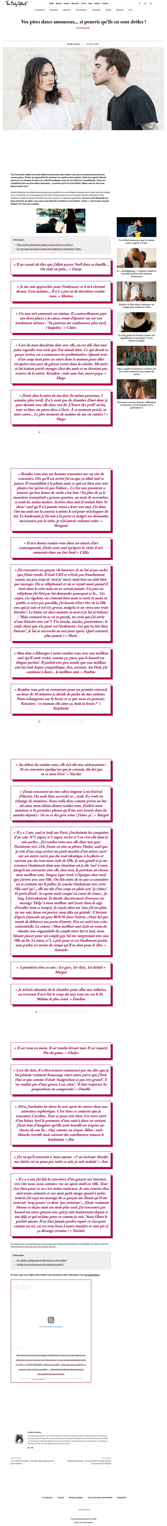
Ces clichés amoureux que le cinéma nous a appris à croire (136, 241)
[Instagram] (145, 3)
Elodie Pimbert (73, 44)
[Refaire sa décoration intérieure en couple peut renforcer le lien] (136, 291)
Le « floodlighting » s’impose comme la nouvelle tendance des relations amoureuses (136, 273)
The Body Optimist (38, 1378)
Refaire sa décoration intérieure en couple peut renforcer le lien (136, 306)
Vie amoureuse (83, 28)
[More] (92, 34)
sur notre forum (91, 1275)
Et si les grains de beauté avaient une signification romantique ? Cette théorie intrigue (136, 338)
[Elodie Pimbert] (19, 1439)
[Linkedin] (28, 1447)
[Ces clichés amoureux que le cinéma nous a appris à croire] (136, 227)
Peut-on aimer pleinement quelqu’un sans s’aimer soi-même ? (45, 244)
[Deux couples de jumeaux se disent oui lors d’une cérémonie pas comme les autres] (136, 356)
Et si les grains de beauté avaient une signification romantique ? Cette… (49, 249)
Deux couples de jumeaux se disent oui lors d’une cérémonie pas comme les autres (136, 371)
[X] (80, 34)
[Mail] (32, 1447)
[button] (150, 3)
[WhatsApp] (86, 34)
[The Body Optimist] (16, 3)
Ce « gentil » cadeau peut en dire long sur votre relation (42, 1260)
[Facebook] (139, 3)
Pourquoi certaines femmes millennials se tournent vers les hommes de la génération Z (136, 405)
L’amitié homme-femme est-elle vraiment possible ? (40, 1264)
